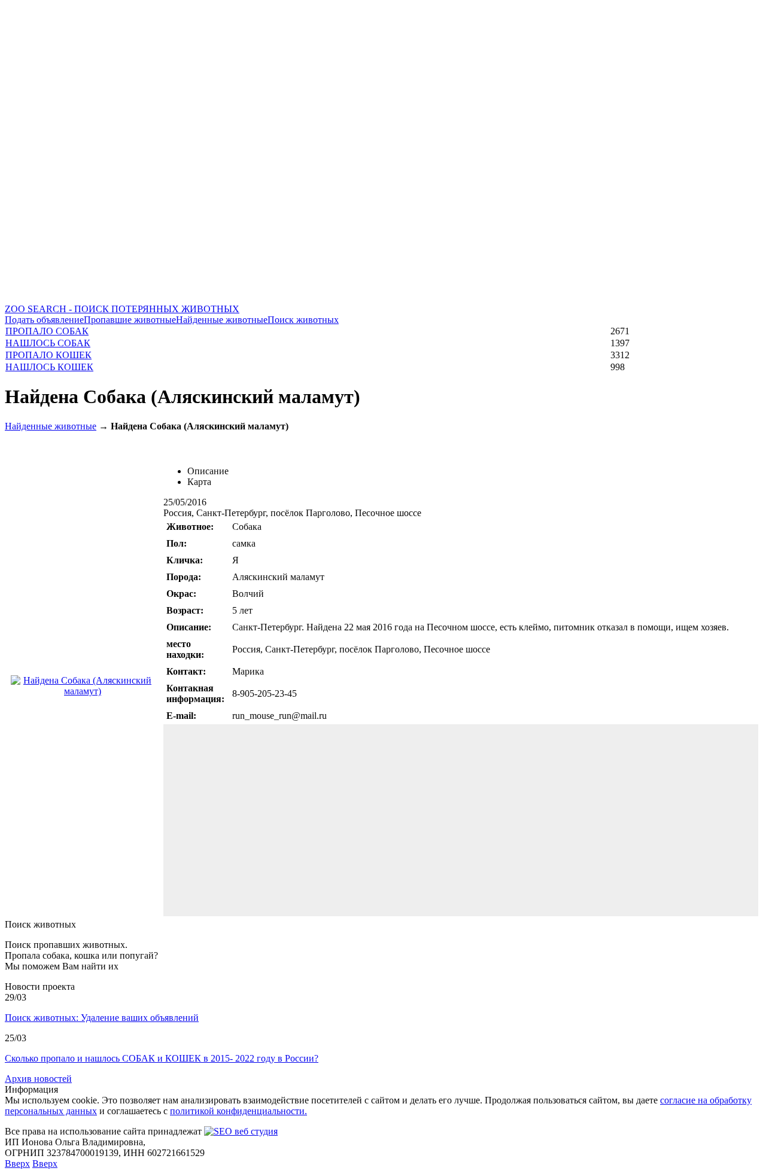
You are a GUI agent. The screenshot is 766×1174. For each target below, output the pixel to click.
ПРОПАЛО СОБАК (47, 331)
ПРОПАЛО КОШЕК (48, 355)
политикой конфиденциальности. (238, 1111)
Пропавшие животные (130, 320)
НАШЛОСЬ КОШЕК (49, 367)
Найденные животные (222, 320)
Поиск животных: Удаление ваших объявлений (102, 1018)
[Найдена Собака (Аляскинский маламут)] (82, 691)
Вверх (17, 1163)
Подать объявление (44, 320)
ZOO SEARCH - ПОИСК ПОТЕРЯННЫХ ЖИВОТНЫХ (122, 309)
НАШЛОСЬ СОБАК (47, 343)
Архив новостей (38, 1079)
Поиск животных (303, 320)
